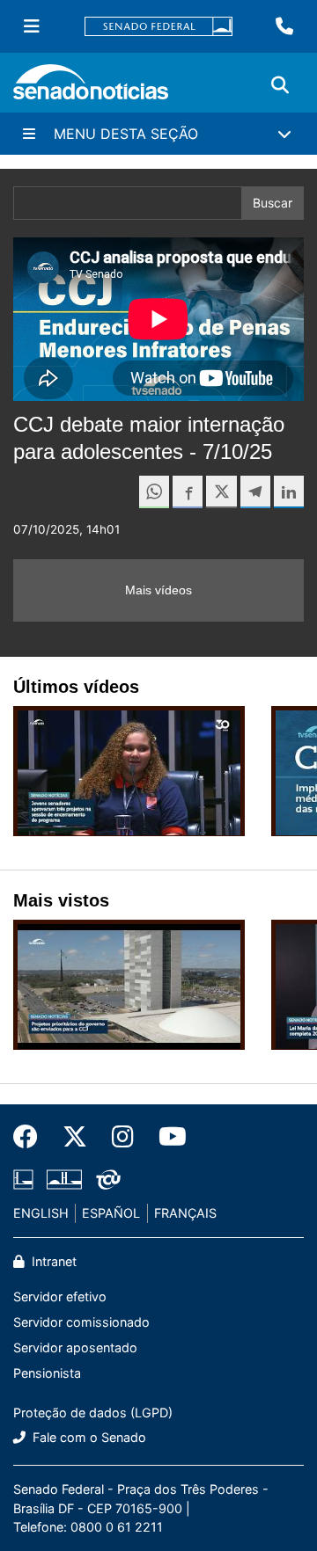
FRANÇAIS (185, 1212)
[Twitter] (75, 1136)
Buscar (272, 202)
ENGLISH (41, 1212)
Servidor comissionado (81, 1321)
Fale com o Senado (87, 1437)
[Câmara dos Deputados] (23, 1178)
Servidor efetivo (60, 1296)
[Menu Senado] (32, 26)
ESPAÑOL (111, 1212)
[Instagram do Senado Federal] (123, 1136)
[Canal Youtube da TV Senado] (166, 1136)
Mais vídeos (158, 590)
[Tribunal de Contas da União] (108, 1178)
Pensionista (47, 1372)
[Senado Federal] (158, 27)
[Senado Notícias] (90, 88)
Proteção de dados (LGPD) (93, 1412)
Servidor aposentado (75, 1347)
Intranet (52, 1261)
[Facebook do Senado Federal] (31, 1136)
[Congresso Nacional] (64, 1178)
